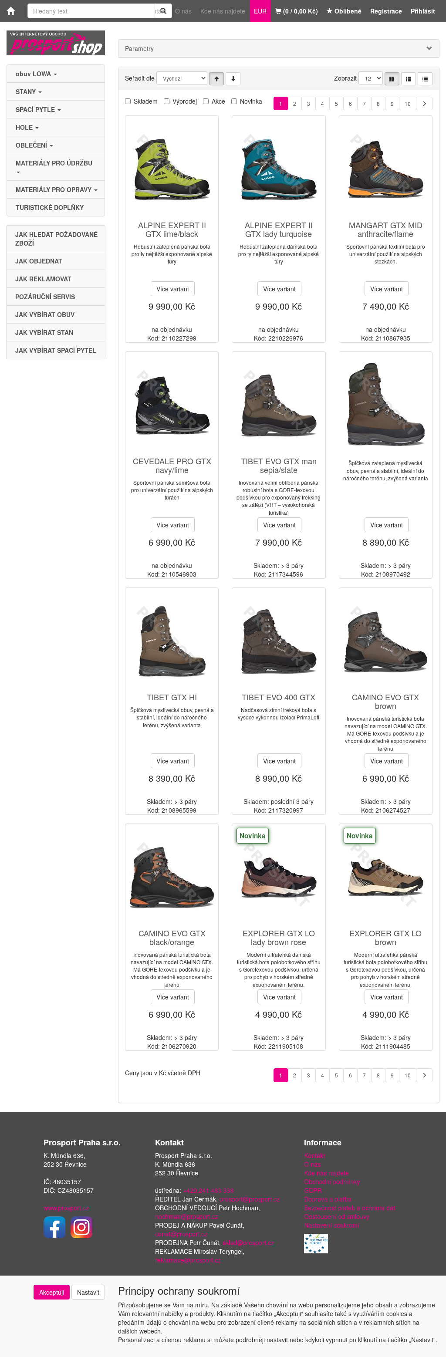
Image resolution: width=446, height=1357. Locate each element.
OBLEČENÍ (32, 145)
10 (408, 103)
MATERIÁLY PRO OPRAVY (54, 189)
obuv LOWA (34, 73)
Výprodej (184, 101)
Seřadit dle (140, 78)
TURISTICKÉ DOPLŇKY (50, 207)
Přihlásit (423, 11)
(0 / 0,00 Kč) (299, 11)
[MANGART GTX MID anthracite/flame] (385, 169)
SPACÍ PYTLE (36, 109)
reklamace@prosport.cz (188, 1260)
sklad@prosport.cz (248, 1242)
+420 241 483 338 (208, 1190)
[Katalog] (392, 78)
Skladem (146, 101)
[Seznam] (408, 78)
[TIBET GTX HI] (172, 641)
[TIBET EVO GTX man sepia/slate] (278, 405)
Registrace (386, 11)
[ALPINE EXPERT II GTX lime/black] (172, 169)
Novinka (251, 101)
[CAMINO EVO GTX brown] (385, 641)
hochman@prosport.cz (186, 1216)
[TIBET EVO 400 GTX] (278, 641)
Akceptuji (51, 1292)
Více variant (172, 288)
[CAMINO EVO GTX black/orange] (172, 877)
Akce (218, 101)
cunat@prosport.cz (181, 1233)
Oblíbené (347, 11)
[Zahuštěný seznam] (425, 78)
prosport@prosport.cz (250, 1199)
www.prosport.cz (66, 1207)
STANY (26, 91)
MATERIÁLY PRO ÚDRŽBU (55, 163)
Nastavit (88, 1292)
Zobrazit (345, 78)
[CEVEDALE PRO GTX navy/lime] (172, 405)
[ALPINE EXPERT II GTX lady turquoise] (278, 169)
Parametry (139, 48)
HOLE (25, 127)
